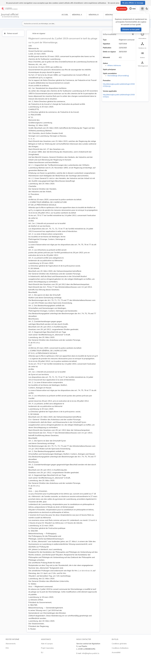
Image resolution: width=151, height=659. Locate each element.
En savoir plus (113, 3)
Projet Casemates (47, 648)
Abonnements (11, 644)
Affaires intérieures (114, 65)
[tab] (142, 36)
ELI (42, 652)
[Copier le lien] (113, 81)
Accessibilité (116, 652)
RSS (7, 648)
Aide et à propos (47, 644)
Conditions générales (119, 644)
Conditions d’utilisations (120, 648)
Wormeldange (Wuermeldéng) (118, 76)
